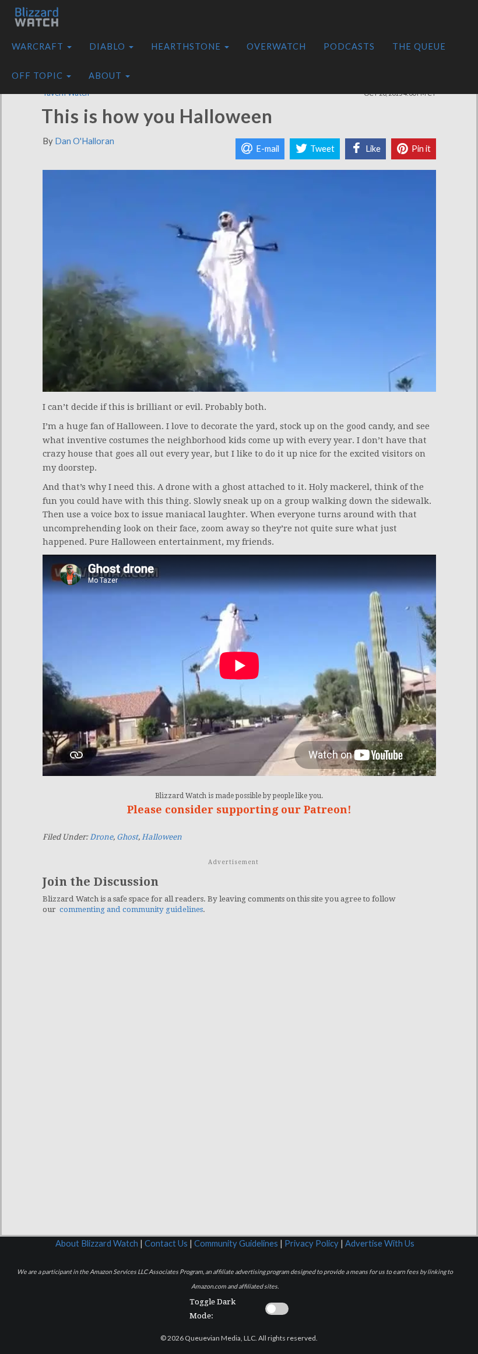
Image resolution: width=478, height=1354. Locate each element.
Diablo (108, 46)
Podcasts (349, 46)
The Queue (419, 46)
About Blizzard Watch (96, 1243)
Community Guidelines (236, 1243)
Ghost (127, 837)
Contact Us (166, 1243)
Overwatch (276, 46)
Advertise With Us (379, 1243)
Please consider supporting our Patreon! (239, 809)
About (106, 76)
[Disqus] (239, 1085)
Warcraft (39, 46)
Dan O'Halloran (84, 141)
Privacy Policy (311, 1243)
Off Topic (38, 76)
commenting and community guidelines (131, 909)
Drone (101, 837)
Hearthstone (187, 46)
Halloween (162, 837)
